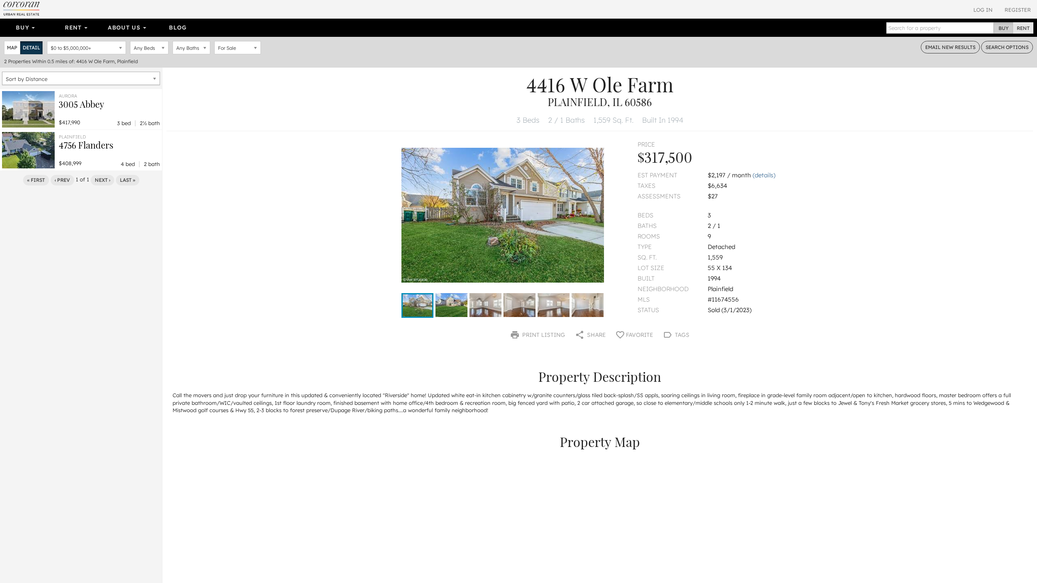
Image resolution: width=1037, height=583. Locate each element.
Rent (74, 27)
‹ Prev (62, 180)
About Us (125, 27)
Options (1007, 47)
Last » (127, 180)
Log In (982, 9)
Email (950, 47)
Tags (681, 334)
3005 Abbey (81, 104)
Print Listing (543, 334)
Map (12, 48)
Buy (23, 27)
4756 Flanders (86, 145)
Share (595, 334)
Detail (31, 48)
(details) (764, 175)
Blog (177, 27)
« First (36, 180)
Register (1018, 9)
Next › (102, 180)
